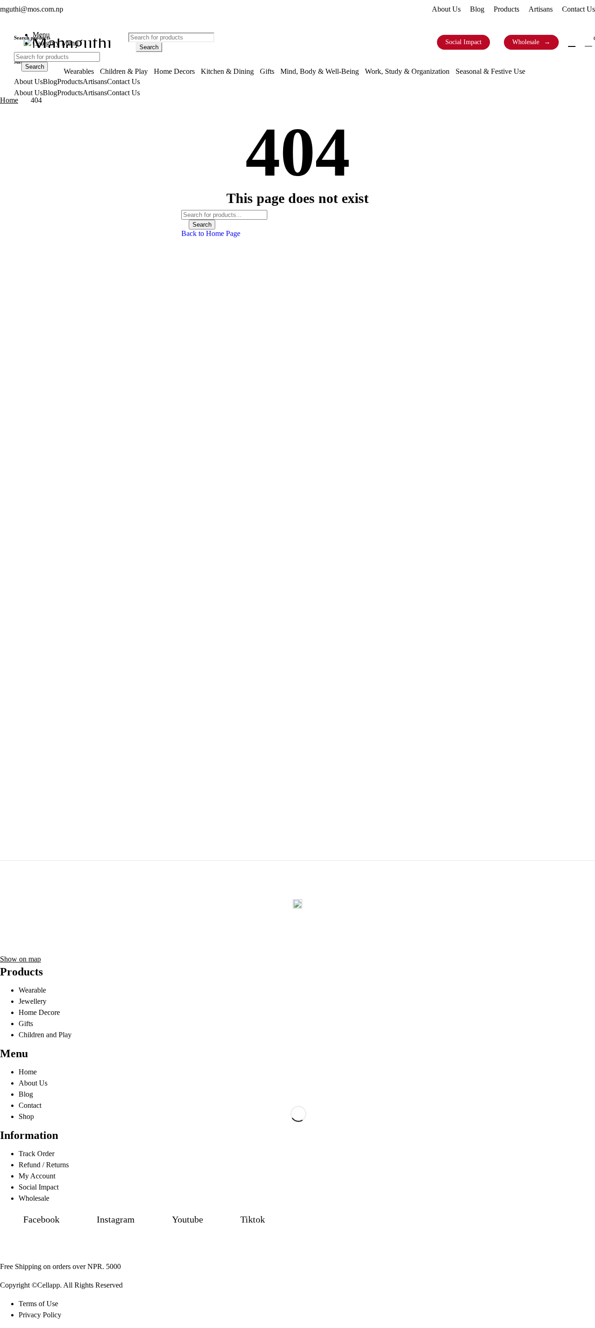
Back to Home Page (210, 233)
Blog (477, 9)
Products (506, 9)
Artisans (541, 9)
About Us (446, 9)
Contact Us (578, 9)
